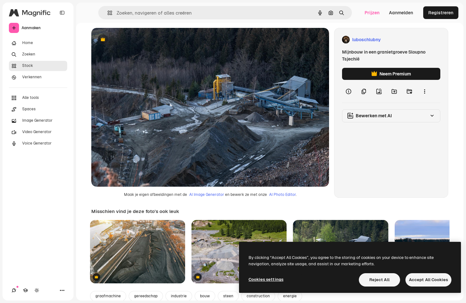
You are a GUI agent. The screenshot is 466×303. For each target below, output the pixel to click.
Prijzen (372, 13)
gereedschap (146, 296)
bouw (205, 296)
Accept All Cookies (428, 279)
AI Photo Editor (282, 194)
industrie (179, 296)
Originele (133, 40)
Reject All (379, 279)
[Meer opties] (424, 91)
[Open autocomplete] (107, 12)
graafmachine (108, 296)
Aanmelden (401, 13)
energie (290, 296)
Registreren (440, 13)
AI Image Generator (206, 194)
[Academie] (25, 290)
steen (228, 296)
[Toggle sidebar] (62, 13)
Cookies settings (266, 279)
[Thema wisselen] (37, 290)
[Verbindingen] (14, 290)
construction (258, 296)
